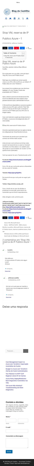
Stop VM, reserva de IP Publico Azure (14, 55)
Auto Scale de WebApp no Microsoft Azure (16, 236)
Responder (7, 271)
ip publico (10, 227)
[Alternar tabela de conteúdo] (22, 53)
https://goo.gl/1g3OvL (15, 173)
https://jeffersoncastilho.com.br (15, 207)
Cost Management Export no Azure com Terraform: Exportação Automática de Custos (17, 364)
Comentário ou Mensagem (14, 436)
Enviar (9, 451)
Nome (7, 423)
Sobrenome (21, 423)
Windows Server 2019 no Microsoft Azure (16, 234)
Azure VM (7, 223)
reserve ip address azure (20, 229)
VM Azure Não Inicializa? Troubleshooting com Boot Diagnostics (14, 388)
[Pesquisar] (25, 351)
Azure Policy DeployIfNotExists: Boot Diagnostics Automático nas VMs (17, 381)
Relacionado (9, 57)
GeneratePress (25, 463)
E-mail (8, 427)
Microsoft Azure (15, 223)
